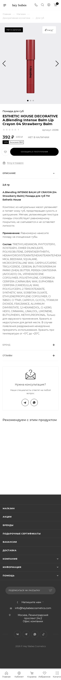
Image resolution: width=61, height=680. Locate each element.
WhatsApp (34, 402)
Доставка (9, 550)
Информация (12, 567)
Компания (10, 559)
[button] (27, 100)
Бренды (8, 525)
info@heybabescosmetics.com (33, 608)
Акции (7, 516)
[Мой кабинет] (48, 5)
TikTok (43, 634)
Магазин (9, 508)
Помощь (9, 575)
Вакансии (10, 542)
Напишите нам (31, 602)
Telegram (25, 402)
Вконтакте (17, 634)
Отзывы (7, 355)
